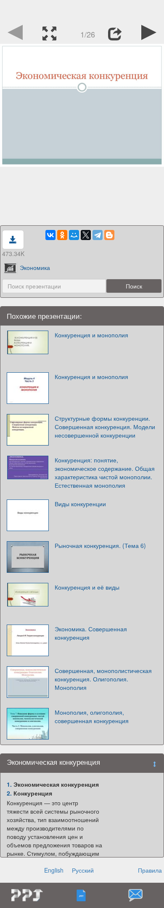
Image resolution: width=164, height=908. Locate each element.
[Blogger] (109, 235)
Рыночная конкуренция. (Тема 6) (100, 545)
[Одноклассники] (62, 235)
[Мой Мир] (74, 235)
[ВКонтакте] (50, 235)
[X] (86, 235)
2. (9, 793)
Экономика (35, 267)
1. (9, 784)
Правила (150, 870)
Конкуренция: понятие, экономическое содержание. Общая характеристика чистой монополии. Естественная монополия (105, 472)
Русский (83, 870)
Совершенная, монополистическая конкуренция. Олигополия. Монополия (103, 679)
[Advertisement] (82, 10)
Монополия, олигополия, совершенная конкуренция (92, 716)
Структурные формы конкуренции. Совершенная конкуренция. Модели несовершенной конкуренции (105, 426)
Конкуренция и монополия (91, 335)
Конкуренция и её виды (87, 587)
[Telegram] (98, 235)
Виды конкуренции (80, 503)
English (53, 870)
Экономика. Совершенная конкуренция (91, 633)
